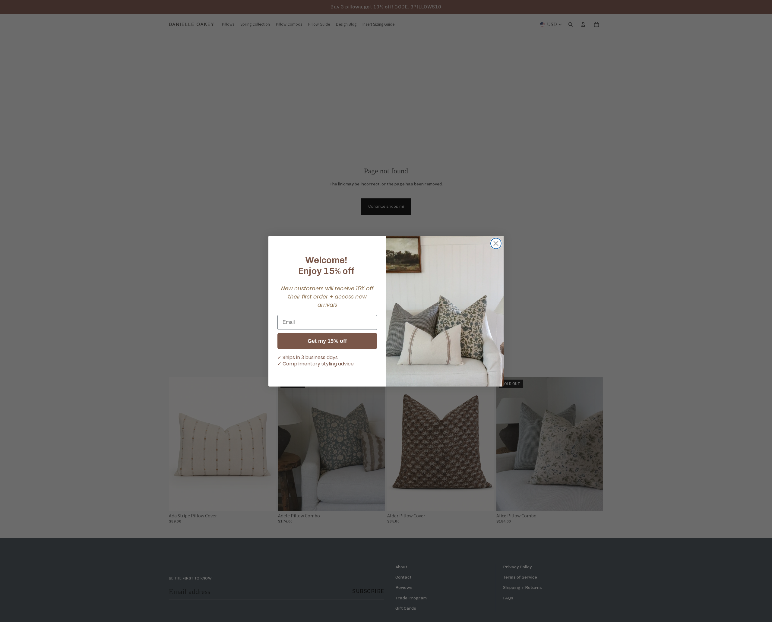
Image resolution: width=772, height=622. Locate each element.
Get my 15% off (327, 341)
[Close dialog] (496, 243)
